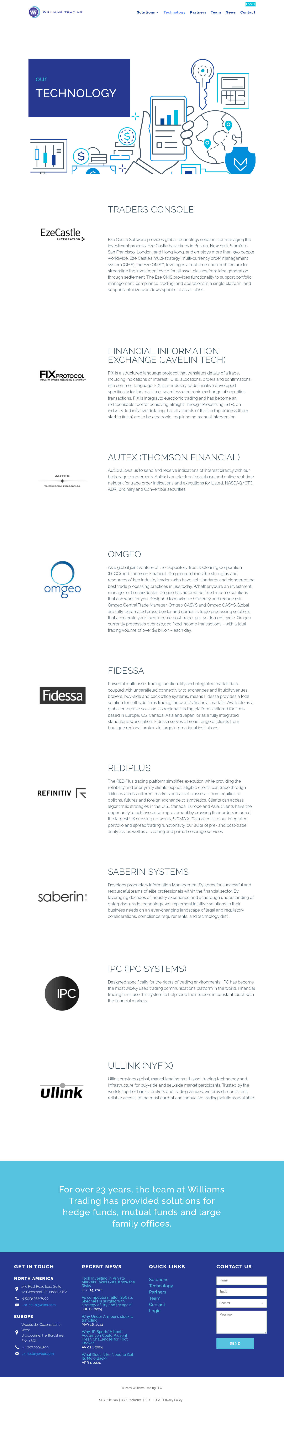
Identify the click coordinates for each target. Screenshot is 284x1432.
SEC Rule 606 (108, 1400)
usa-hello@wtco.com (38, 1305)
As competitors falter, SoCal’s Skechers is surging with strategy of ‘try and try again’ (107, 1301)
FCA (157, 1400)
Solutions (146, 12)
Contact (248, 12)
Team (216, 12)
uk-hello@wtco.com (37, 1354)
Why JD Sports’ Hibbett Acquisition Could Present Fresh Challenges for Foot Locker (105, 1337)
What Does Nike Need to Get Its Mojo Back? (107, 1356)
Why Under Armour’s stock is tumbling (107, 1318)
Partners (198, 12)
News (231, 12)
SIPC (148, 1400)
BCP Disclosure (131, 1400)
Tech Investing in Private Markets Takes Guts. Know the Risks (108, 1282)
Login (250, 4)
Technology (174, 12)
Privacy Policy (173, 1400)
